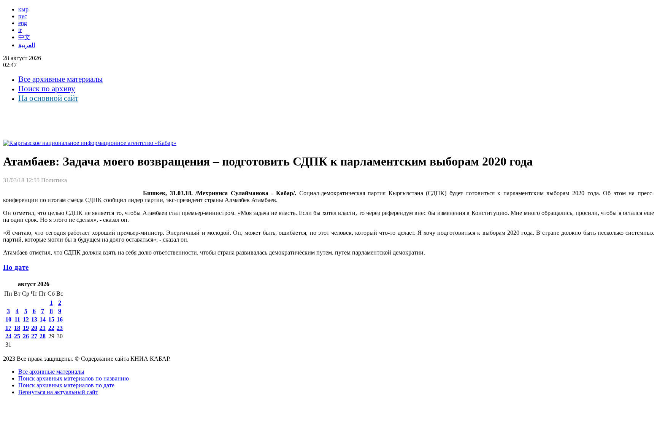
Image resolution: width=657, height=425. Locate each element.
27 (34, 336)
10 (8, 319)
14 (43, 319)
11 (17, 319)
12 (26, 319)
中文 (24, 37)
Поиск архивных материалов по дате (66, 385)
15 (51, 319)
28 (43, 336)
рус (22, 16)
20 (34, 328)
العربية (26, 45)
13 (34, 319)
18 (17, 328)
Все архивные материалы (60, 79)
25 (17, 336)
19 (26, 328)
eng (22, 23)
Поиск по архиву (46, 88)
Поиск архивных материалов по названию (73, 378)
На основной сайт (48, 98)
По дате (16, 267)
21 (43, 328)
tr (20, 30)
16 (60, 319)
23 (60, 328)
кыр (23, 9)
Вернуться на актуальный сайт (58, 392)
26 (26, 336)
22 (51, 328)
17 (8, 328)
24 (8, 336)
